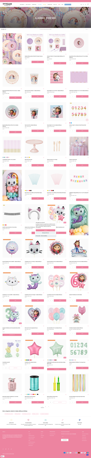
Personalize (60, 233)
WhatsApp (42, 435)
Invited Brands (52, 435)
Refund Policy (31, 445)
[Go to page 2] (48, 406)
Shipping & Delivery (31, 435)
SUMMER (39, 4)
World (44, 4)
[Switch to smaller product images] (3, 29)
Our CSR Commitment (32, 442)
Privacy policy (38, 235)
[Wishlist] (81, 4)
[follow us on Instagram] (5, 449)
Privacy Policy (84, 438)
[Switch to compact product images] (5, 29)
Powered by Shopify (11, 453)
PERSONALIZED (50, 4)
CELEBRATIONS (34, 4)
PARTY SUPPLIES (28, 4)
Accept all (45, 230)
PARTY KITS (55, 4)
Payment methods (31, 438)
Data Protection (84, 440)
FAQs (29, 440)
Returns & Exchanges (32, 437)
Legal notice (84, 435)
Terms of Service (31, 443)
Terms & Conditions (44, 235)
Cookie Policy (84, 437)
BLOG (62, 4)
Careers (42, 437)
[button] (43, 54)
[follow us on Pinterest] (8, 449)
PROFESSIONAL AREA (68, 4)
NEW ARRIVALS (22, 4)
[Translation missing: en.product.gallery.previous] (26, 43)
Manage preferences (45, 232)
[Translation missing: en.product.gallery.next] (43, 43)
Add (40, 62)
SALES (59, 4)
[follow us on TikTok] (11, 449)
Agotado (17, 368)
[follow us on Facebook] (3, 449)
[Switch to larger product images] (2, 29)
